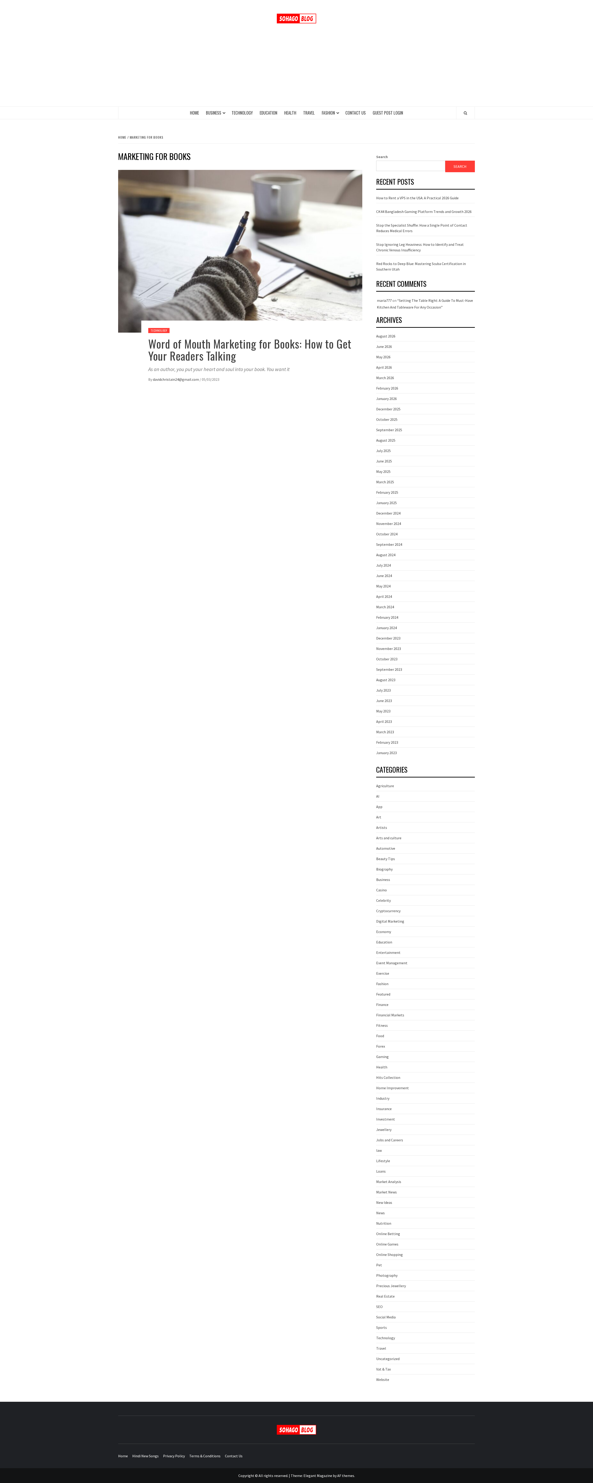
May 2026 (383, 357)
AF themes (345, 1475)
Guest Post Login (388, 113)
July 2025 (383, 450)
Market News (386, 1192)
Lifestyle (383, 1160)
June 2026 (384, 346)
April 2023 (384, 721)
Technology (242, 113)
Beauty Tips (385, 858)
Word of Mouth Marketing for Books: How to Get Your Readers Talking (249, 349)
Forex (380, 1046)
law (379, 1150)
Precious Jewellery (391, 1285)
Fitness (382, 1025)
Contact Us (355, 113)
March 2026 (385, 377)
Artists (381, 827)
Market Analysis (388, 1181)
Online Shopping (389, 1254)
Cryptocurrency (388, 911)
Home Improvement (392, 1088)
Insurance (384, 1108)
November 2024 (388, 523)
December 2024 (388, 513)
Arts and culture (388, 838)
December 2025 (388, 409)
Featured (383, 994)
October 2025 (386, 419)
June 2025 (384, 461)
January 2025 (386, 502)
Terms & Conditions (205, 1456)
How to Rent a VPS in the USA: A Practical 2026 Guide (417, 198)
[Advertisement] (296, 71)
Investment (385, 1119)
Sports (381, 1327)
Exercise (382, 973)
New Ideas (384, 1202)
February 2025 (387, 492)
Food (380, 1035)
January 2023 (386, 752)
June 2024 (384, 575)
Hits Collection (388, 1077)
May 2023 (383, 711)
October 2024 (386, 534)
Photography (386, 1275)
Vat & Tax (383, 1369)
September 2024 (389, 544)
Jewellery (383, 1129)
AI (377, 796)
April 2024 (384, 596)
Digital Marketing (390, 921)
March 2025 (385, 482)
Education (268, 113)
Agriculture (385, 786)
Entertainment (388, 952)
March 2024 (385, 607)
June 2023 (384, 700)
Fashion (328, 113)
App (379, 806)
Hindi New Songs (145, 1456)
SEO (379, 1306)
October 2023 (386, 659)
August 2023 (385, 679)
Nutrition (383, 1223)
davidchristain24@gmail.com (176, 379)
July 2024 (383, 565)
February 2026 (387, 388)
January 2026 (386, 398)
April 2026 (384, 367)
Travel (309, 113)
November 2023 (388, 648)
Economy (383, 931)
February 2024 (387, 617)
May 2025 (383, 471)
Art (378, 817)
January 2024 (386, 627)
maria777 (384, 300)
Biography (384, 869)
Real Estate (385, 1296)
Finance (382, 1004)
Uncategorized (388, 1358)
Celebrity (383, 900)
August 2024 (385, 555)
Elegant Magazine (317, 1475)
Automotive (385, 848)
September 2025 (389, 430)
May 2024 (383, 586)
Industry (382, 1098)
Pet (379, 1265)
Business (213, 113)
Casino (381, 890)
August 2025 (385, 440)
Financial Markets (390, 1015)
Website (382, 1379)
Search (382, 156)
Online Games (387, 1244)
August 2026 (385, 336)
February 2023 (387, 742)
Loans (381, 1171)
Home (194, 113)
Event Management (391, 963)
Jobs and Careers (389, 1140)
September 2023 (389, 669)
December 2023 (388, 638)
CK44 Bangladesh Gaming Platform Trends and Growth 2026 (424, 211)
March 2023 (385, 732)
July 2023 (383, 690)
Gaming (382, 1056)
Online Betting (388, 1233)
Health (290, 113)
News (380, 1213)
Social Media (386, 1317)
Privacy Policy (174, 1456)
